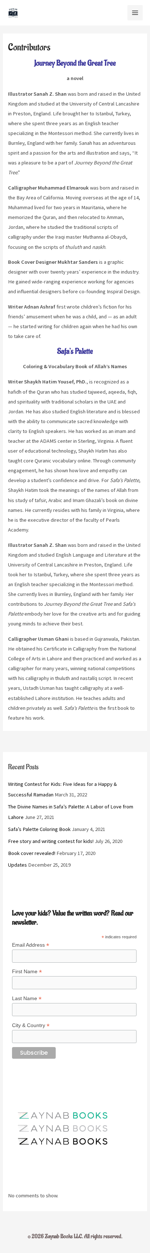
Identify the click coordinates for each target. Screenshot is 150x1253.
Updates (17, 865)
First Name (27, 971)
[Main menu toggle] (135, 12)
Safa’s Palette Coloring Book (39, 829)
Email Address (30, 945)
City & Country (31, 1025)
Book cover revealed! (31, 853)
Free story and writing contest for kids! (51, 841)
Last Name (27, 998)
